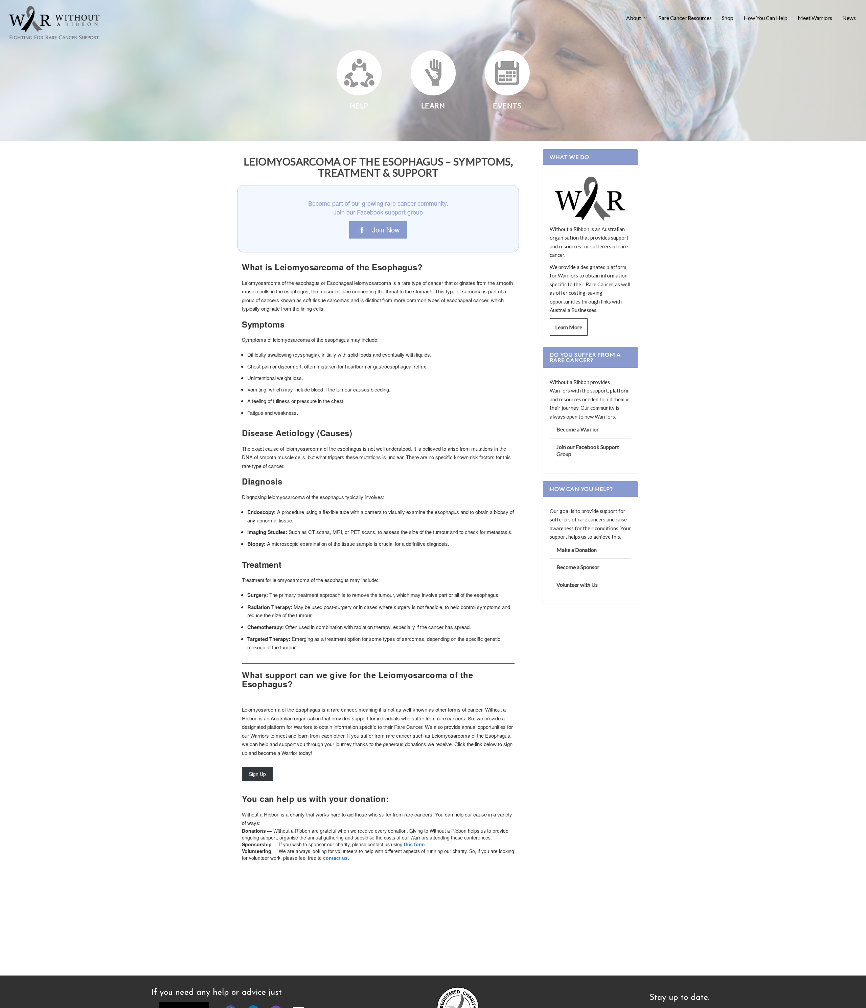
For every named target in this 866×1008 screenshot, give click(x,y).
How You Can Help (766, 18)
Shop (727, 18)
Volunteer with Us (577, 584)
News (849, 18)
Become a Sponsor (577, 567)
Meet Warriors (815, 18)
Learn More (568, 327)
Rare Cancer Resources (685, 18)
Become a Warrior (577, 429)
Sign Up (257, 773)
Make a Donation (576, 549)
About (633, 18)
